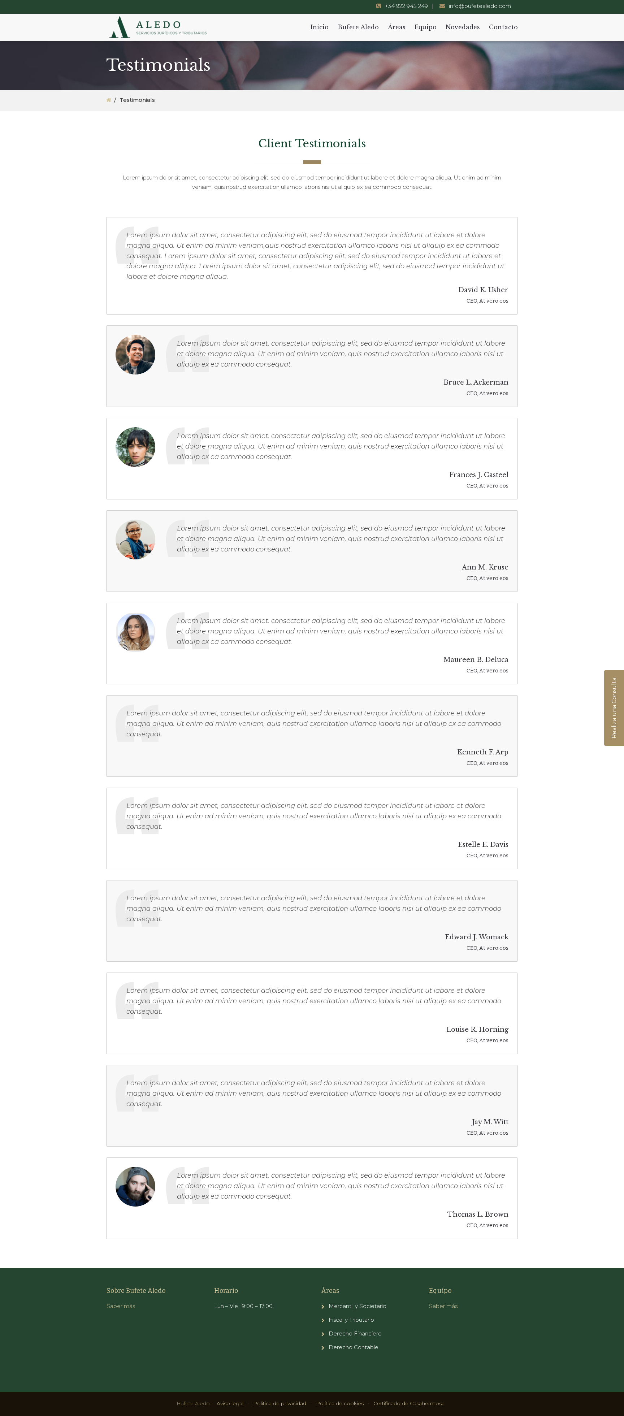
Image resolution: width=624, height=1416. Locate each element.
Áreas (397, 27)
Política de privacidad (279, 1403)
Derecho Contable (353, 1347)
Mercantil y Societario (357, 1306)
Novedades (463, 27)
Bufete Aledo (358, 27)
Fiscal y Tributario (351, 1319)
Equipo (426, 27)
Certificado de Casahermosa (409, 1403)
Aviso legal (230, 1403)
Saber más (121, 1306)
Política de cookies (340, 1403)
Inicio (320, 27)
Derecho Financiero (355, 1333)
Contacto (503, 27)
